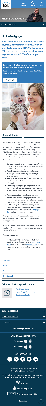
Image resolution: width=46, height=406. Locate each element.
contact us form (31, 245)
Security (32, 371)
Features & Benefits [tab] (10, 135)
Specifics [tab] (6, 260)
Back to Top (23, 401)
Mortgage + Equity (23, 295)
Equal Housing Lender (24, 389)
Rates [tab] (5, 265)
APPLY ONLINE (10, 80)
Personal (6, 322)
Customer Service (10, 316)
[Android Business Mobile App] (31, 347)
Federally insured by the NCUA (27, 394)
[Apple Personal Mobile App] (26, 341)
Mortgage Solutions (9, 29)
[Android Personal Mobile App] (31, 341)
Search (32, 5)
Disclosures (24, 371)
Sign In (23, 5)
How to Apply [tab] (8, 276)
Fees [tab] (5, 271)
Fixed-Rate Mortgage (23, 289)
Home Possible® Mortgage (25, 292)
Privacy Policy (15, 371)
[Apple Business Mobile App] (26, 347)
